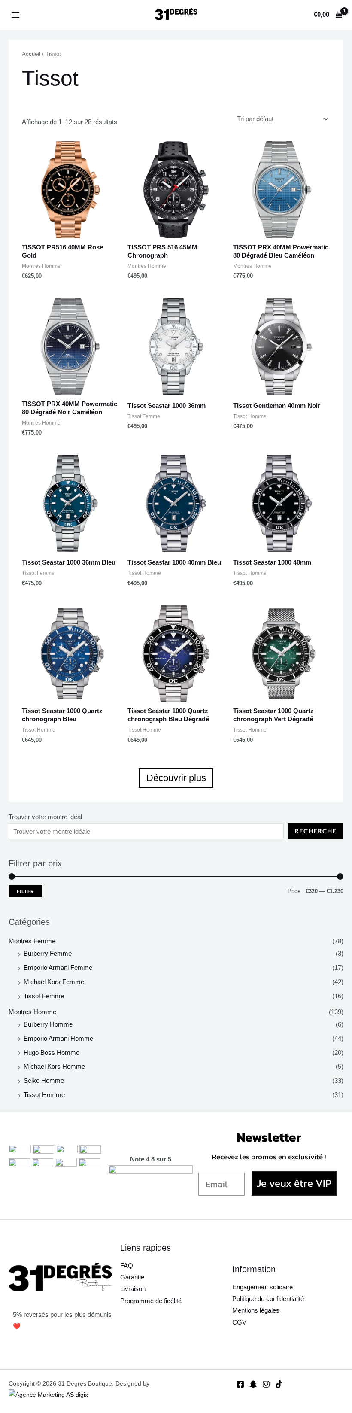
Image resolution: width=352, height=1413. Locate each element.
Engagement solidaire (262, 1287)
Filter (25, 891)
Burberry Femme (48, 953)
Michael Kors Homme (54, 1066)
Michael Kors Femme (54, 981)
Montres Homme (32, 1012)
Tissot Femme (44, 996)
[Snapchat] (253, 1384)
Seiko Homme (44, 1080)
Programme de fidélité (151, 1301)
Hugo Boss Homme (51, 1052)
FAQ (126, 1265)
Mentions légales (255, 1310)
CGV (239, 1322)
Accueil (31, 54)
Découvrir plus (176, 777)
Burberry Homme (48, 1024)
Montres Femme (32, 941)
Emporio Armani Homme (58, 1038)
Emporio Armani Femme (58, 967)
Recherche (315, 831)
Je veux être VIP (294, 1183)
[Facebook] (240, 1384)
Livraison (133, 1288)
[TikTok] (279, 1384)
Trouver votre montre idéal (45, 817)
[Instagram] (266, 1384)
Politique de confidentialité (268, 1298)
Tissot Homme (44, 1094)
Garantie (132, 1277)
